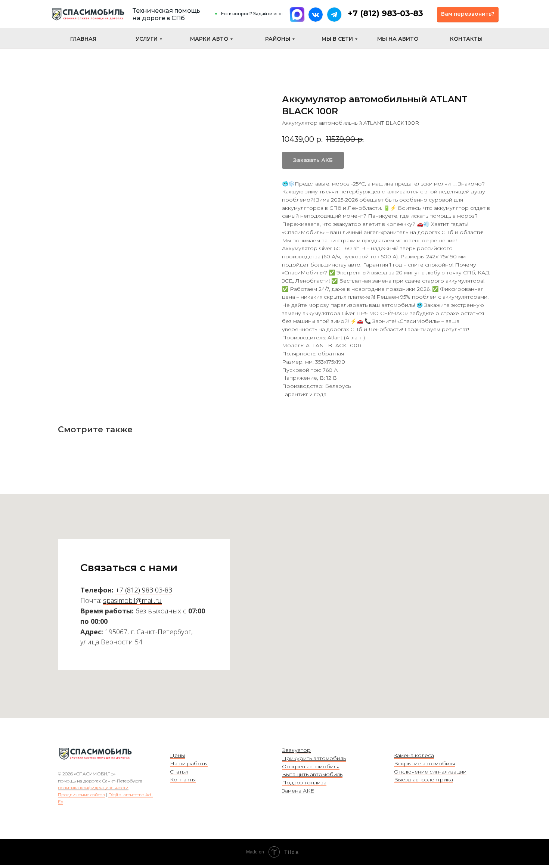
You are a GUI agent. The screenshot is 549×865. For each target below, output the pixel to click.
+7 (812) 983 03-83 (143, 589)
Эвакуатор (296, 750)
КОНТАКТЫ (466, 38)
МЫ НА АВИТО (397, 38)
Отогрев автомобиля (310, 766)
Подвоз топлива (304, 782)
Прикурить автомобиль (314, 758)
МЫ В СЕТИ (337, 38)
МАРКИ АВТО (209, 38)
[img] (87, 14)
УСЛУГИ (147, 38)
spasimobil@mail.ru (132, 600)
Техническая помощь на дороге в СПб (166, 14)
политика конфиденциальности (93, 787)
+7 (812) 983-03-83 (385, 13)
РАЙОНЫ (277, 38)
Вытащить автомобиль (312, 774)
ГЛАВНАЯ (83, 38)
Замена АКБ (298, 790)
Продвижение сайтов (81, 794)
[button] (468, 14)
